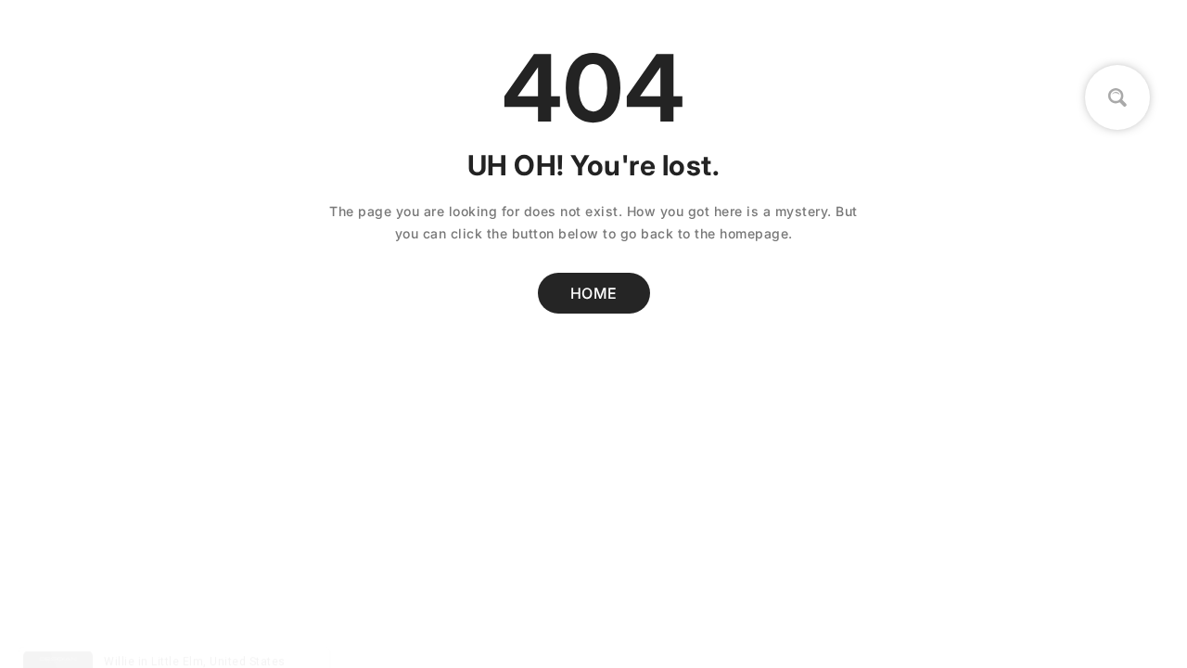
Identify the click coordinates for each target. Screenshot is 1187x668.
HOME (594, 293)
